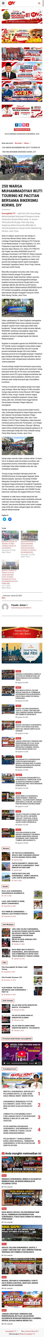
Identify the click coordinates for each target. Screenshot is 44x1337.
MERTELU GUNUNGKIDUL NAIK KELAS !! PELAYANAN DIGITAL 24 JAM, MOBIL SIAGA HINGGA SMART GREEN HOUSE (19, 1093)
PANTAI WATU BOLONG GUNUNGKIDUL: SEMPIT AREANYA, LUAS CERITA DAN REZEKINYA (25, 876)
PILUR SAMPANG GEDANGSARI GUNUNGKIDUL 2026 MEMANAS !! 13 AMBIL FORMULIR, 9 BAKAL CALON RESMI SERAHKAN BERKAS (17, 1129)
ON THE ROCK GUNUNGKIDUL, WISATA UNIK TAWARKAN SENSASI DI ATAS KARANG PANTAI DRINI (25, 855)
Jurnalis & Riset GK (31, 1331)
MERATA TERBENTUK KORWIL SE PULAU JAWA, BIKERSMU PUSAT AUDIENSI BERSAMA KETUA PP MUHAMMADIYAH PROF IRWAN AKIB (10, 577)
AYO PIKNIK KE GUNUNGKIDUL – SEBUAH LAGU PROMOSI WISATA (14, 913)
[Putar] (4, 1063)
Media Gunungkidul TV (27, 1334)
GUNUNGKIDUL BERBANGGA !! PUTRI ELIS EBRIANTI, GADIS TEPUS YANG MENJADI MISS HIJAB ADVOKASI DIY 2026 (17, 1105)
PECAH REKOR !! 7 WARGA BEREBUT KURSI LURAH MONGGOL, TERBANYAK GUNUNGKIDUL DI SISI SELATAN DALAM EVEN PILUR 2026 (19, 1142)
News (26, 143)
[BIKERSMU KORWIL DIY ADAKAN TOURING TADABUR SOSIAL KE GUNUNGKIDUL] (10, 535)
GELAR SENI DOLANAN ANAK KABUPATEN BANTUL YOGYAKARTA (26, 1027)
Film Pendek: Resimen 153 (12, 977)
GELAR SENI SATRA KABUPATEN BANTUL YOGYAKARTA (24, 1006)
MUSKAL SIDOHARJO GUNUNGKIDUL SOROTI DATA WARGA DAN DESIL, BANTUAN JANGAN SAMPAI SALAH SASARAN (20, 1283)
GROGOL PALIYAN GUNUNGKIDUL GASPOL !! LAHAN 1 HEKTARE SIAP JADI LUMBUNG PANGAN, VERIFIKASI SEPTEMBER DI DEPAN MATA (22, 1250)
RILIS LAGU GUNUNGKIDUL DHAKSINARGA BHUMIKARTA (13, 892)
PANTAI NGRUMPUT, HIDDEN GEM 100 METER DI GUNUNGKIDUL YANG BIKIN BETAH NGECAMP (25, 865)
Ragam (18, 756)
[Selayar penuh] (39, 1063)
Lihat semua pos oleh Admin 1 (21, 608)
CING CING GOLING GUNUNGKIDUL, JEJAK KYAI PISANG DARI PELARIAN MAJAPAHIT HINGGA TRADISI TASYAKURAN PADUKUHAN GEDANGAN (26, 933)
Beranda (18, 143)
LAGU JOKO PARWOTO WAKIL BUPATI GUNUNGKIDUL (13, 902)
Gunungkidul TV (10, 1331)
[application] (22, 1053)
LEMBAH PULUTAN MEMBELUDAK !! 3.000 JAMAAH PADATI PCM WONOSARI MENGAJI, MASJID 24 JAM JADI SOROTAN (19, 1117)
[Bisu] (36, 1063)
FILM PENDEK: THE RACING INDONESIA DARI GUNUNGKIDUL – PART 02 (15, 990)
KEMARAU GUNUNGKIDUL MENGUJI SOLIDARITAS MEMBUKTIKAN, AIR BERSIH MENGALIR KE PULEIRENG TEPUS (21, 1181)
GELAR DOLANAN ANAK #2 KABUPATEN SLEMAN (22, 1016)
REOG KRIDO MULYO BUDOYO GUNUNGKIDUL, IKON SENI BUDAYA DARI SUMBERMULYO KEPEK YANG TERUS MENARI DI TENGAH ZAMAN (25, 953)
